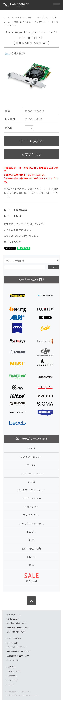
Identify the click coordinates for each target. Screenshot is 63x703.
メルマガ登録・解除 (16, 632)
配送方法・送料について (18, 627)
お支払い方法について (17, 623)
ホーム (7, 17)
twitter (11, 684)
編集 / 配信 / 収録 (22, 22)
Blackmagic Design (24, 17)
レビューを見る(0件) (15, 210)
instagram (13, 680)
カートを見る (13, 643)
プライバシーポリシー (17, 647)
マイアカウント (14, 638)
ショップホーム (14, 615)
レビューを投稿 (12, 216)
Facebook (12, 676)
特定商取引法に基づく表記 (19, 651)
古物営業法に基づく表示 (18, 656)
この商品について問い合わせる (21, 235)
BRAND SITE (14, 671)
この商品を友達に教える (17, 230)
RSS (9, 660)
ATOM (16, 660)
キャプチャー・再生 (47, 17)
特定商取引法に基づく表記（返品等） (25, 224)
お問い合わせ (13, 619)
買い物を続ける (12, 241)
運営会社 (12, 667)
